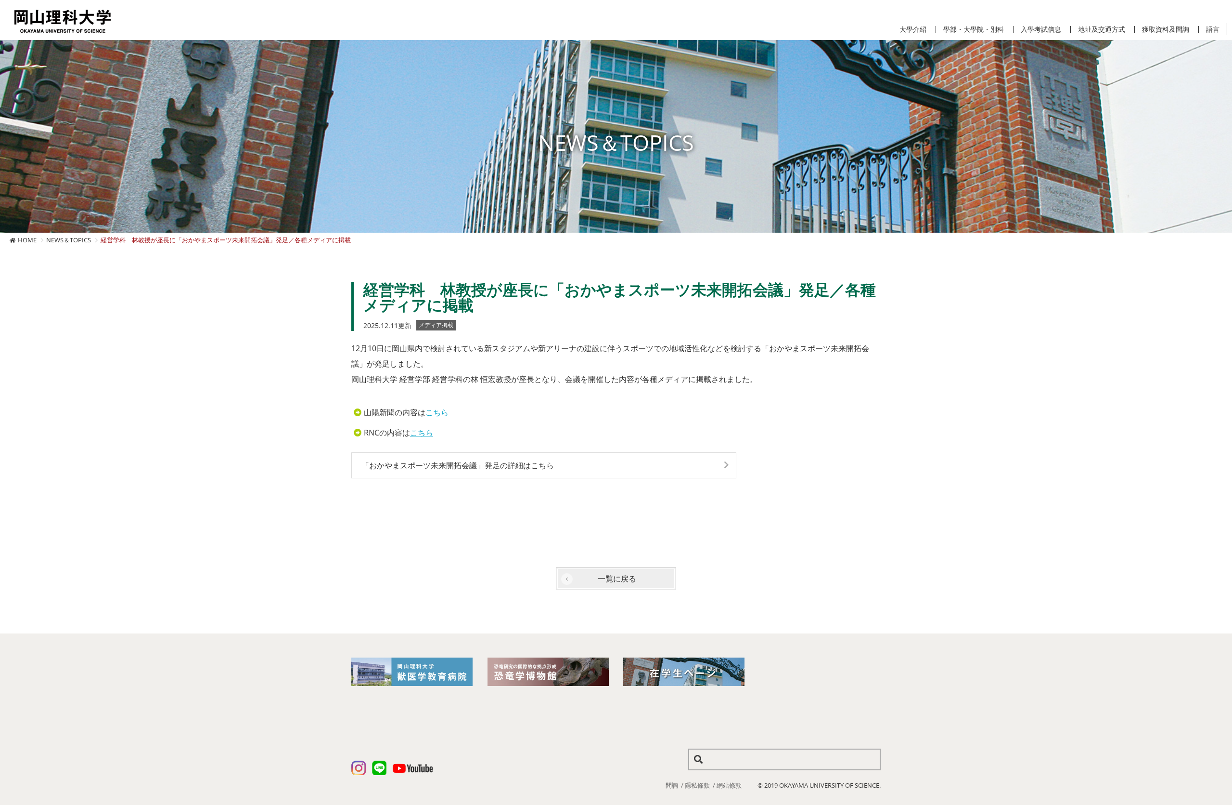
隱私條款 (697, 785)
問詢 (672, 785)
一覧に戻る (617, 578)
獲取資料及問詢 (1165, 29)
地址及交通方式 (1101, 29)
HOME (27, 240)
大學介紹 (912, 29)
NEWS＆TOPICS (68, 240)
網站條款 (729, 785)
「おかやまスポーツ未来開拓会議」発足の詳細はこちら (457, 465)
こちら (437, 412)
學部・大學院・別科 (973, 29)
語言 (1212, 29)
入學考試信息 (1041, 29)
